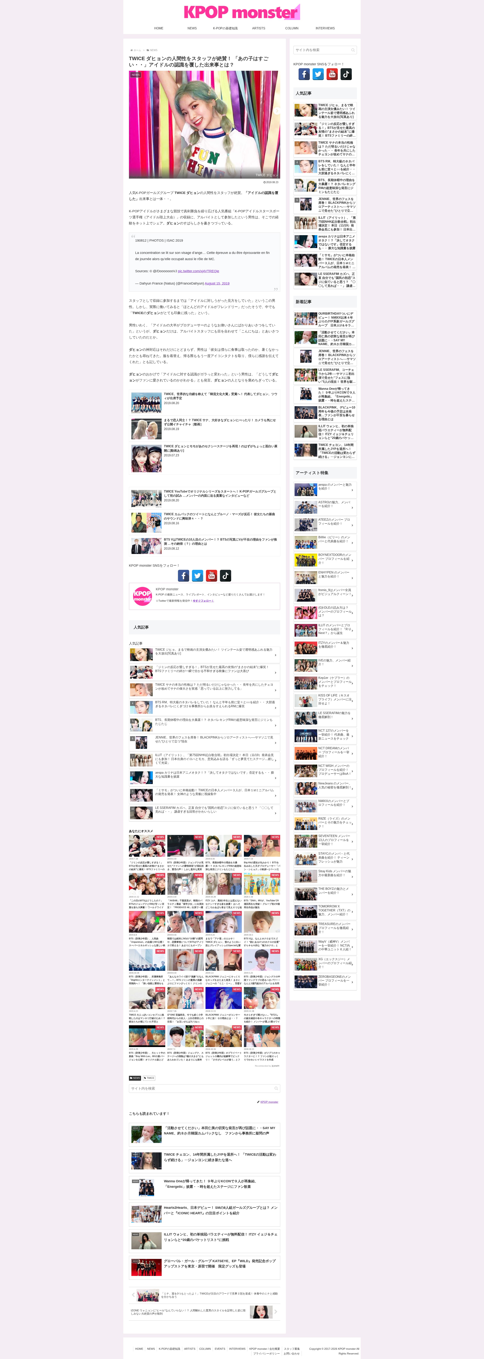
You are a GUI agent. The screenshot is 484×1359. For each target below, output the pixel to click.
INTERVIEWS (237, 1348)
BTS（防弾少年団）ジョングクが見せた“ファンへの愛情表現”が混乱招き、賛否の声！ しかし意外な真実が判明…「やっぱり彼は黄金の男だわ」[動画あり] (185, 869)
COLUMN (205, 1348)
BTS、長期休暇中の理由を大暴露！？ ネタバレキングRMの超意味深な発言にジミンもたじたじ (223, 866)
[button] (276, 1088)
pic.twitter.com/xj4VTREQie (198, 271)
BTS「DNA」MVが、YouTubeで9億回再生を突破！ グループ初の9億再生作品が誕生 (262, 904)
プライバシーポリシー (266, 1353)
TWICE (150, 1078)
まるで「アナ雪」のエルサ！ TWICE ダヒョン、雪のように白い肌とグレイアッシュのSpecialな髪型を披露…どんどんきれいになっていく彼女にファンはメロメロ (224, 945)
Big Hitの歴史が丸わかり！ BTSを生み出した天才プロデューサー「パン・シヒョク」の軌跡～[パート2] (262, 866)
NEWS (136, 1078)
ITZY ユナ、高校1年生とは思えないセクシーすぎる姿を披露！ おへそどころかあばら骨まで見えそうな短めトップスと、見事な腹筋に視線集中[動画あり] (224, 907)
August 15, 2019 (217, 283)
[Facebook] (184, 576)
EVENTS (220, 1348)
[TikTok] (226, 576)
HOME (139, 1348)
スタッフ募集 (292, 1348)
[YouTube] (212, 576)
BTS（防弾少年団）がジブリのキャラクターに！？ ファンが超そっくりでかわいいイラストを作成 (262, 1056)
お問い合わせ (292, 1353)
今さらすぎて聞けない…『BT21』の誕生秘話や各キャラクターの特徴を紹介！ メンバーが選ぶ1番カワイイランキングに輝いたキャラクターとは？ (262, 1022)
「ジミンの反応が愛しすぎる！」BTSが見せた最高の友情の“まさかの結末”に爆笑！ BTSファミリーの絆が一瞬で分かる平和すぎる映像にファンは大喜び (147, 869)
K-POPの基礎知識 (169, 1348)
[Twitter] (198, 576)
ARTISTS (189, 1348)
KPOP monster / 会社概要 (264, 1348)
